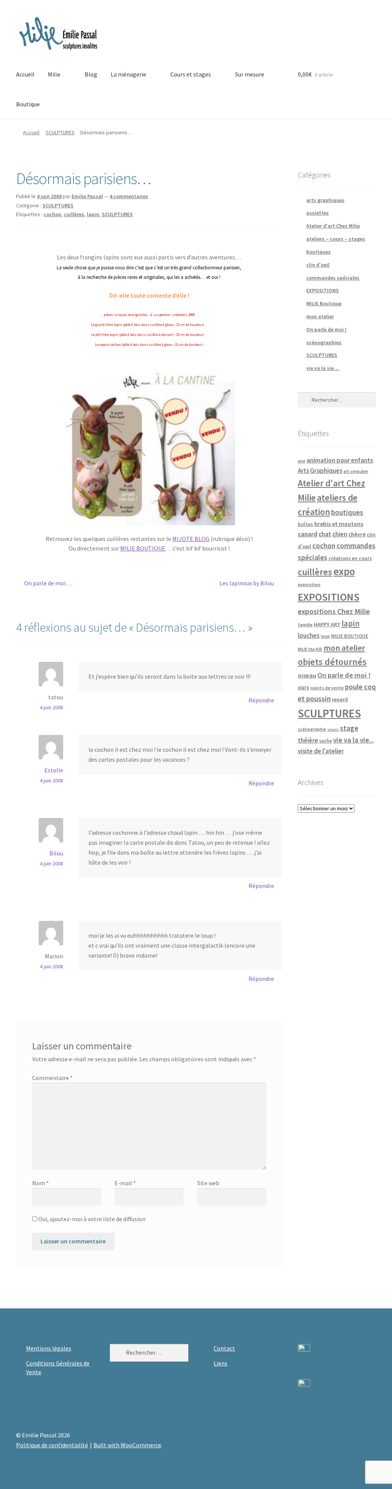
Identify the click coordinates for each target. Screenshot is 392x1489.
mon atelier (320, 316)
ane (301, 461)
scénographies (323, 342)
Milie (54, 74)
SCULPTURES (60, 132)
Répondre (261, 700)
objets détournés (332, 661)
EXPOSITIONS (322, 290)
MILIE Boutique (323, 303)
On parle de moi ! (326, 329)
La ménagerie (128, 74)
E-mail (125, 1183)
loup (325, 636)
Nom (40, 1183)
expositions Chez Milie (334, 611)
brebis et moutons (338, 524)
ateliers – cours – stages (335, 238)
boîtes (305, 524)
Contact (224, 1348)
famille (305, 624)
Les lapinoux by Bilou (246, 583)
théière (308, 740)
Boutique (28, 104)
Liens (220, 1363)
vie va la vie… (322, 368)
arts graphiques (325, 200)
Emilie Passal (87, 196)
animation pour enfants (340, 460)
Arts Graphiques (320, 470)
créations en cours (350, 558)
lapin (93, 214)
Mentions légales (48, 1348)
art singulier (355, 471)
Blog (91, 74)
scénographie (312, 729)
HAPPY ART (327, 624)
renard (340, 699)
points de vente (327, 688)
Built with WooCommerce (127, 1445)
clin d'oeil (318, 264)
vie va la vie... (353, 739)
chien (339, 534)
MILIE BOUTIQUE (142, 548)
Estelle (53, 770)
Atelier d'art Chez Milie (333, 225)
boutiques (318, 251)
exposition (309, 584)
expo (344, 571)
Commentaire (52, 1078)
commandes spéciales (332, 277)
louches (309, 635)
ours (303, 687)
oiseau (307, 675)
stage (349, 728)
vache (325, 741)
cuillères (74, 214)
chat (324, 534)
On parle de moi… (48, 583)
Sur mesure (249, 74)
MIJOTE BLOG (190, 538)
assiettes (317, 212)
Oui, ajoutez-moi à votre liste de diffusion (91, 1219)
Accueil (25, 74)
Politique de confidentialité (52, 1445)
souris (333, 729)
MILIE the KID (310, 649)
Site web (208, 1183)
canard (307, 534)
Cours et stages (190, 74)
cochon (52, 214)
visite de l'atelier (321, 751)
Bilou (56, 853)
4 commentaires (128, 196)
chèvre (357, 534)
